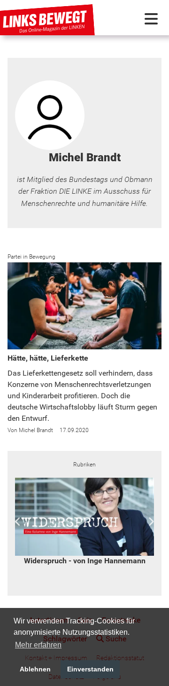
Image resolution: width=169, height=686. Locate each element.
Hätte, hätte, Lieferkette (48, 358)
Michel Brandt (36, 430)
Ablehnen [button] (35, 669)
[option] (84, 522)
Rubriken (84, 464)
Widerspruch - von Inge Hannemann (85, 560)
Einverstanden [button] (90, 669)
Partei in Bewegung (31, 256)
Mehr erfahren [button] (38, 645)
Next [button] (151, 522)
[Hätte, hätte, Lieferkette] (84, 305)
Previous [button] (18, 522)
